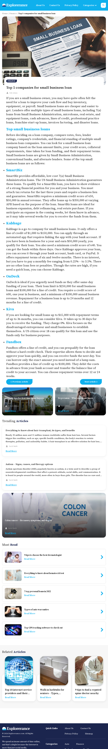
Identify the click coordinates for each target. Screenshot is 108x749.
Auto (67, 744)
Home (5, 13)
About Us (40, 5)
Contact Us (54, 5)
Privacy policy (71, 5)
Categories (88, 5)
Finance (13, 13)
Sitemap (89, 733)
